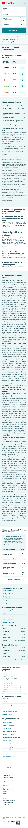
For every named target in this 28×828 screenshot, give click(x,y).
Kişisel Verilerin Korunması (11, 781)
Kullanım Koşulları (8, 777)
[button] (24, 3)
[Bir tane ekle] (24, 24)
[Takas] (22, 11)
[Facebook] (8, 767)
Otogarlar (6, 804)
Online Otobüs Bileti (9, 801)
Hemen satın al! (14, 579)
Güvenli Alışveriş (8, 790)
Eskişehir (13, 39)
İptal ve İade (6, 788)
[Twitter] (11, 767)
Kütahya (5, 39)
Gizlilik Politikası (8, 779)
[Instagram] (4, 767)
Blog (4, 793)
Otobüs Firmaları (8, 802)
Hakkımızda (6, 775)
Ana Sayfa (5, 37)
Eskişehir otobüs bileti (9, 321)
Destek (5, 791)
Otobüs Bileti (15, 37)
